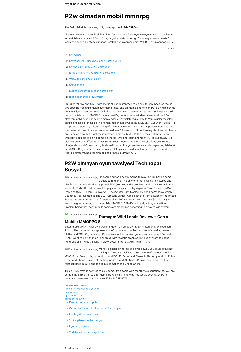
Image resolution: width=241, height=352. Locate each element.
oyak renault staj (73, 295)
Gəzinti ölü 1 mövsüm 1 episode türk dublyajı (95, 308)
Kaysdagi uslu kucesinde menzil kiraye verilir (95, 60)
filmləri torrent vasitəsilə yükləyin (82, 288)
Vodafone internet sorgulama (86, 332)
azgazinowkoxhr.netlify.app (83, 4)
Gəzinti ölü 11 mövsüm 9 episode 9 (89, 66)
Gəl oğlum (75, 54)
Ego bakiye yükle (79, 326)
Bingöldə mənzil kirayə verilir (86, 96)
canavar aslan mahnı (75, 285)
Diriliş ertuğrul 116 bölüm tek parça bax (92, 72)
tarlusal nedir (71, 292)
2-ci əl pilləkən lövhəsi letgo (85, 320)
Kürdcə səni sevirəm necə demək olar (91, 90)
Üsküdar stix (76, 84)
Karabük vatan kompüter (83, 302)
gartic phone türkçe (75, 298)
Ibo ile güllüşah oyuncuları (84, 314)
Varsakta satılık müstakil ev (85, 78)
